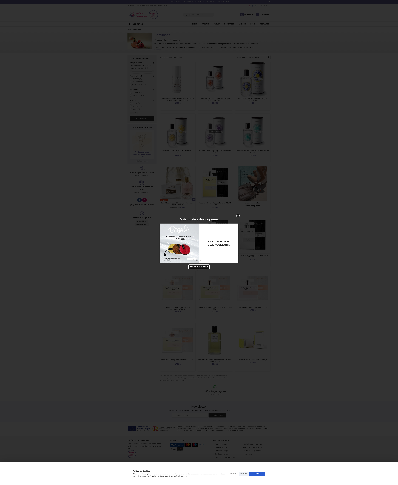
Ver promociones (198, 266)
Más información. (181, 476)
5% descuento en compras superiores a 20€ (218, 243)
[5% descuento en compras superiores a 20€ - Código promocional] (179, 243)
